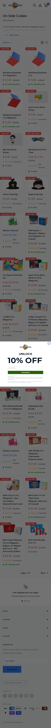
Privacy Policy (23, 381)
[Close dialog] (49, 343)
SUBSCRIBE (25, 372)
